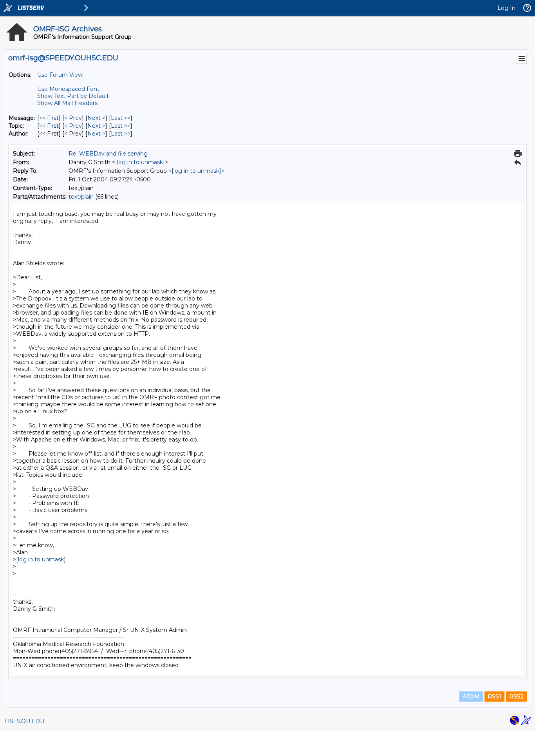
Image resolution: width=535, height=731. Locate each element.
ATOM (471, 696)
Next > (96, 117)
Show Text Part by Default (73, 96)
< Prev (73, 117)
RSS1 (494, 696)
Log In (506, 7)
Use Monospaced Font (68, 88)
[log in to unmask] (140, 162)
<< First (49, 117)
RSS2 (516, 696)
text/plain (81, 196)
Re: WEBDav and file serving (108, 153)
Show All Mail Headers (67, 103)
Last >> (120, 117)
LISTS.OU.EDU (24, 721)
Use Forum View (60, 74)
